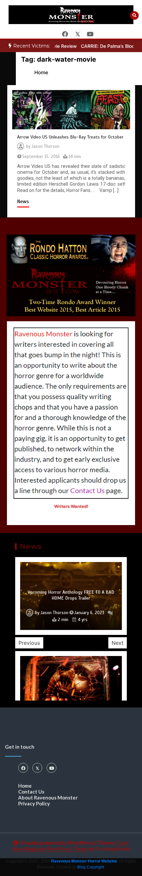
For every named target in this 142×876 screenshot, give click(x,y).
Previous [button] (29, 643)
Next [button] (118, 643)
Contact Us (31, 792)
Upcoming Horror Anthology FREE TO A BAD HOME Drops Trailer (71, 595)
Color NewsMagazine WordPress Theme (70, 846)
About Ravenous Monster (48, 797)
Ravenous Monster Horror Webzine (84, 861)
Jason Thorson (45, 146)
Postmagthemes (113, 849)
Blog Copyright (90, 867)
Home (25, 786)
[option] (71, 596)
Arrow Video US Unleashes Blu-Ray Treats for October (70, 137)
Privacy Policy (34, 803)
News (23, 201)
